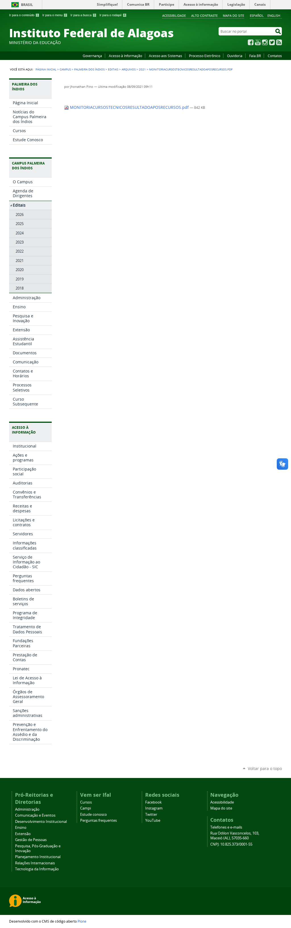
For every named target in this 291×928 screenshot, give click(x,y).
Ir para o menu (54, 15)
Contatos (275, 55)
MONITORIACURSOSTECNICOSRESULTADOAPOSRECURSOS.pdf (129, 107)
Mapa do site (233, 15)
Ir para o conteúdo (23, 15)
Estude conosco (93, 814)
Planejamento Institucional (38, 856)
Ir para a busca (82, 15)
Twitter (272, 42)
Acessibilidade (174, 15)
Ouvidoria (234, 55)
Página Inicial (46, 69)
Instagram (265, 42)
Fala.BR (255, 55)
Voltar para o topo (265, 768)
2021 (142, 69)
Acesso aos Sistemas (165, 55)
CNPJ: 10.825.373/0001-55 (231, 844)
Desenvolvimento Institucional (41, 821)
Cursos (86, 802)
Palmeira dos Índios (89, 69)
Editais (113, 69)
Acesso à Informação (125, 55)
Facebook (250, 42)
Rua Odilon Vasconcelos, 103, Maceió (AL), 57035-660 (234, 835)
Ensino (20, 827)
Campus (65, 69)
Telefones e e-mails (226, 827)
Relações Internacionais (35, 863)
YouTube (258, 42)
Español (257, 15)
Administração (27, 809)
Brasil (27, 4)
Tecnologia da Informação (37, 869)
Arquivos (129, 69)
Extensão (23, 833)
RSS (279, 42)
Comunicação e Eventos (35, 815)
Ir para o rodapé (112, 15)
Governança (92, 55)
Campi (85, 808)
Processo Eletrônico (204, 55)
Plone (82, 921)
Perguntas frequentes (98, 820)
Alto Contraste (204, 15)
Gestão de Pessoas (31, 839)
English (273, 15)
